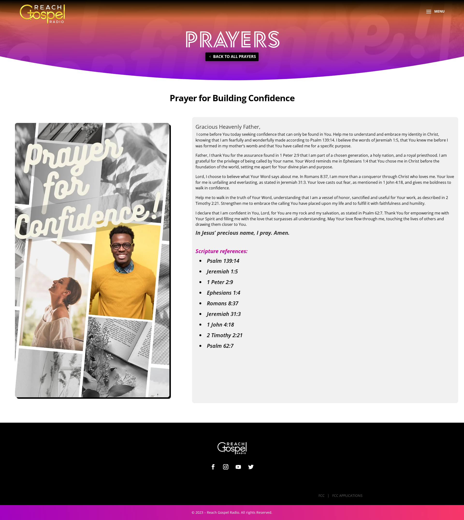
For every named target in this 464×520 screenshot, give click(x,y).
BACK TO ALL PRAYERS (234, 56)
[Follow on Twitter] (251, 467)
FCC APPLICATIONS (347, 495)
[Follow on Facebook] (213, 467)
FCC (322, 495)
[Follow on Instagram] (225, 467)
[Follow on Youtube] (238, 467)
